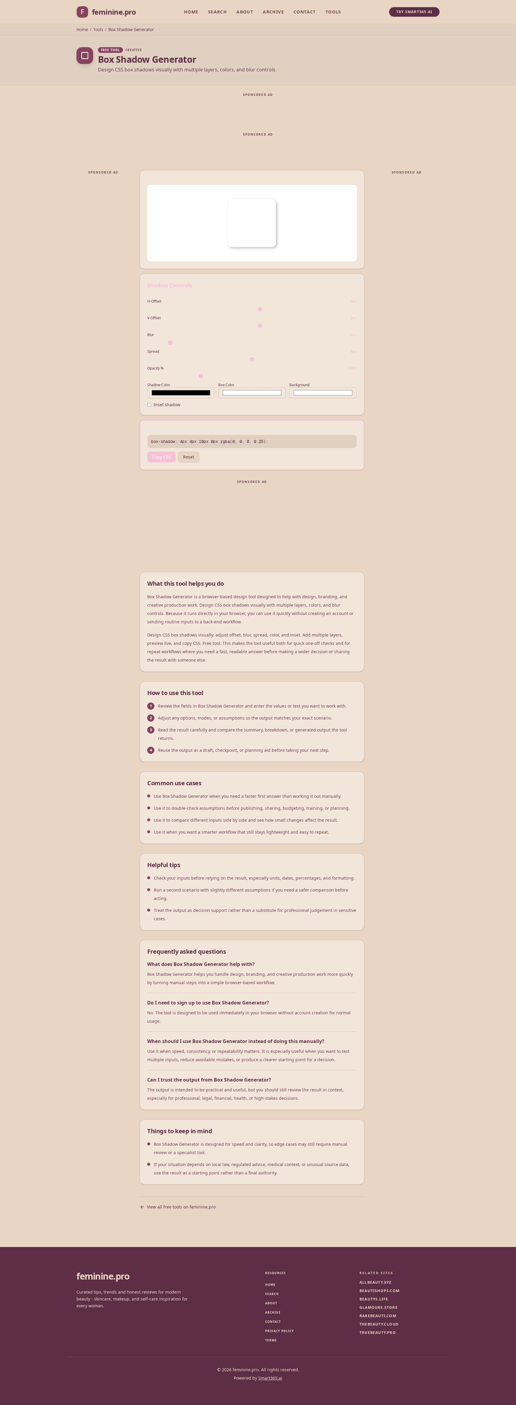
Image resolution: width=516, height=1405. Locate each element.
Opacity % (155, 368)
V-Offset (154, 318)
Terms (271, 1340)
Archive (273, 12)
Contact (305, 12)
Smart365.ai (270, 1378)
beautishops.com (380, 1291)
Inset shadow (166, 404)
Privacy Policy (279, 1331)
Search (217, 12)
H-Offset (154, 301)
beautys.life (374, 1299)
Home (191, 12)
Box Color (226, 385)
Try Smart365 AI (414, 11)
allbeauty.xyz (376, 1282)
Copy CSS (161, 457)
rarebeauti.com (378, 1316)
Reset (188, 457)
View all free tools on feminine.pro (181, 1207)
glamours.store (379, 1307)
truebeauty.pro (378, 1332)
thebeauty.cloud (379, 1324)
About (244, 12)
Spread (153, 351)
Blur (150, 334)
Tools (333, 12)
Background (299, 385)
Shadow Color (158, 385)
